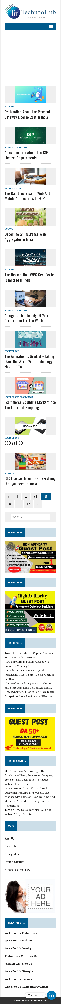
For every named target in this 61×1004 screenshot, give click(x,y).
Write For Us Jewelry (18, 948)
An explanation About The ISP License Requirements (26, 155)
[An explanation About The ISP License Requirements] (30, 142)
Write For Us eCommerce (19, 397)
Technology (22, 147)
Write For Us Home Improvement (26, 986)
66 (9, 504)
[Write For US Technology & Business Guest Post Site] (30, 11)
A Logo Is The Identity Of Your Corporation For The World (27, 317)
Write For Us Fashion (18, 940)
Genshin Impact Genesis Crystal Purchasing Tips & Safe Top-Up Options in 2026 (29, 675)
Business (9, 106)
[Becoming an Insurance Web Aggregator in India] (30, 223)
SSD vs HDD (14, 443)
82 (28, 504)
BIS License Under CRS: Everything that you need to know (30, 480)
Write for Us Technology (17, 870)
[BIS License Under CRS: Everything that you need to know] (30, 468)
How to (9, 229)
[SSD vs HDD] (30, 432)
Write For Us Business (19, 979)
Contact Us (10, 846)
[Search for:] (31, 516)
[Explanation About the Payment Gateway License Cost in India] (30, 101)
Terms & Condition (14, 862)
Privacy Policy (12, 854)
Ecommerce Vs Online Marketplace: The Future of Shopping (30, 404)
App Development (15, 188)
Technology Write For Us (21, 956)
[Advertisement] (30, 56)
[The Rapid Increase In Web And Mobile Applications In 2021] (30, 182)
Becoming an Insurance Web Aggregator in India (25, 236)
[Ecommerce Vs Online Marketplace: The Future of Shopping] (30, 391)
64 (35, 497)
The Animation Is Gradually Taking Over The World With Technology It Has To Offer (30, 361)
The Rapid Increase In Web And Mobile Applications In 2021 (27, 195)
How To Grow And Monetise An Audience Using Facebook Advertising (30, 801)
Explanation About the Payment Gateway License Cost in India (27, 114)
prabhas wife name (16, 797)
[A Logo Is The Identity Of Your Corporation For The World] (30, 305)
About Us (9, 838)
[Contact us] (51, 995)
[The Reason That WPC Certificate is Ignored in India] (30, 264)
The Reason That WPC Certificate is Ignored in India (29, 277)
